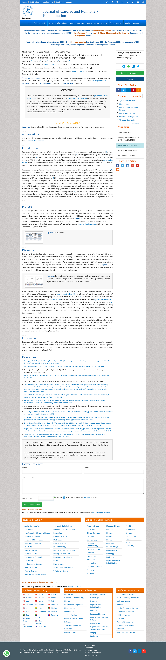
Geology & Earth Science (62, 526)
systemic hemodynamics (103, 299)
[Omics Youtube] (138, 2)
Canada (41, 598)
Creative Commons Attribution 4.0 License (65, 650)
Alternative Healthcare (72, 625)
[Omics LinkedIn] (122, 2)
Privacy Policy (91, 650)
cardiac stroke (55, 299)
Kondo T (65, 61)
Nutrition (109, 540)
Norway (54, 611)
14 (111, 302)
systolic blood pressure (87, 224)
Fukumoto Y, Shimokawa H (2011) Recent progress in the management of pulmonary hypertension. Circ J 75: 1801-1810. (64, 366)
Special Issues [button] (115, 23)
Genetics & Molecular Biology (36, 574)
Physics (56, 560)
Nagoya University (50, 64)
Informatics (57, 533)
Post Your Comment (130, 73)
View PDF (59, 123)
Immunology (92, 563)
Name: (25, 468)
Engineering (29, 560)
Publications (35, 2)
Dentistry (90, 536)
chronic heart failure (64, 294)
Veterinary (120, 618)
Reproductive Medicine (131, 537)
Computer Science (31, 554)
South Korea (26, 619)
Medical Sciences (60, 543)
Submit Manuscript (77, 23)
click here (86, 497)
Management (80, 35)
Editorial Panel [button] (39, 23)
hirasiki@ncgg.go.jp (99, 81)
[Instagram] (144, 651)
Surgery (128, 542)
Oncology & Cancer (97, 594)
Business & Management (128, 116)
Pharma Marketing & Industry (128, 598)
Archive (104, 23)
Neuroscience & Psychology (64, 550)
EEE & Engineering (123, 615)
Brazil (27, 615)
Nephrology (110, 529)
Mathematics (58, 540)
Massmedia (121, 629)
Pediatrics (110, 557)
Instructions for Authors (58, 23)
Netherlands (27, 627)
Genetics (90, 553)
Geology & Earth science (126, 632)
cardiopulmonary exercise (77, 98)
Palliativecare (95, 623)
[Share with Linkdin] (128, 90)
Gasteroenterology (94, 549)
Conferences (48, 2)
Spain (40, 594)
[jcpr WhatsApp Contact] (143, 2)
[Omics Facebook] (112, 2)
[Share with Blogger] (138, 90)
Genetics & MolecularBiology (75, 618)
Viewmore (135, 123)
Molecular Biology (113, 526)
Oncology (110, 543)
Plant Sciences (58, 564)
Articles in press (93, 23)
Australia (28, 598)
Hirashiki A (26, 61)
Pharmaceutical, (112, 33)
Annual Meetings (74, 587)
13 (81, 297)
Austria (53, 598)
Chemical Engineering (127, 120)
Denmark (54, 605)
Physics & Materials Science (127, 608)
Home (24, 2)
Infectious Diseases (94, 566)
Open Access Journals (102, 30)
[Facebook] (130, 651)
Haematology (92, 556)
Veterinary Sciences (60, 571)
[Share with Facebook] (118, 90)
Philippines (42, 627)
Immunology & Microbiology (64, 529)
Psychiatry (130, 526)
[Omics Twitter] (117, 2)
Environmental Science (125, 611)
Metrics (128, 23)
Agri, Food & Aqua (123, 601)
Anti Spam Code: (28, 498)
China (40, 601)
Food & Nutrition (31, 567)
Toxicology (130, 546)
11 (23, 199)
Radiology (129, 533)
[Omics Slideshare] (132, 2)
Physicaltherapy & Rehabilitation (113, 562)
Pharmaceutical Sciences (62, 557)
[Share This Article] (128, 66)
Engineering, (124, 33)
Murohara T (53, 61)
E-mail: (86, 468)
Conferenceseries (78, 42)
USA (27, 594)
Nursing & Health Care (61, 554)
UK (26, 608)
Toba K (44, 61)
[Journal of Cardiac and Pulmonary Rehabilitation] (27, 11)
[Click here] (107, 2)
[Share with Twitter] (123, 90)
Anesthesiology (93, 526)
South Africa (39, 616)
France (41, 605)
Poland (53, 594)
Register (59, 2)
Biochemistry (124, 104)
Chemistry (28, 547)
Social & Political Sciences (63, 567)
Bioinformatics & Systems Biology (129, 108)
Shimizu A (36, 61)
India (40, 608)
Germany (29, 605)
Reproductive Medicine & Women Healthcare (99, 628)
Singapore (42, 611)
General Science (31, 571)
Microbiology (92, 573)
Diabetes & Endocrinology (92, 544)
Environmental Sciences (33, 564)
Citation (130, 79)
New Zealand (38, 622)
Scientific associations (81, 33)
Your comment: (28, 477)
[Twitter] (135, 651)
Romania (54, 615)
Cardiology (91, 529)
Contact (69, 2)
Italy (27, 601)
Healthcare (91, 559)
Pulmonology (131, 529)
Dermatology (92, 540)
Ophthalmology (112, 547)
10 (99, 186)
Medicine (90, 570)
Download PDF (73, 123)
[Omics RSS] (127, 2)
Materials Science (60, 536)
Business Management (125, 625)
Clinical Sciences (31, 550)
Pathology (110, 554)
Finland (53, 601)
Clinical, (103, 33)
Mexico (54, 608)
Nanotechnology (59, 547)
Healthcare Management (73, 605)
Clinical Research (93, 533)
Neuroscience (69, 608)
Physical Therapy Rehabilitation (96, 606)
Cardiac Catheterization (35, 141)
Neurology (110, 533)
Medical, (96, 33)
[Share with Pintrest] (133, 90)
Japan (27, 611)
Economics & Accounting (34, 557)
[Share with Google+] (132, 165)
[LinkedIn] (139, 651)
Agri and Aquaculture (127, 101)
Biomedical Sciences (127, 113)
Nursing (109, 536)
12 (74, 294)
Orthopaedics (111, 550)
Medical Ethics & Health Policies (99, 618)
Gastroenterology (71, 615)
